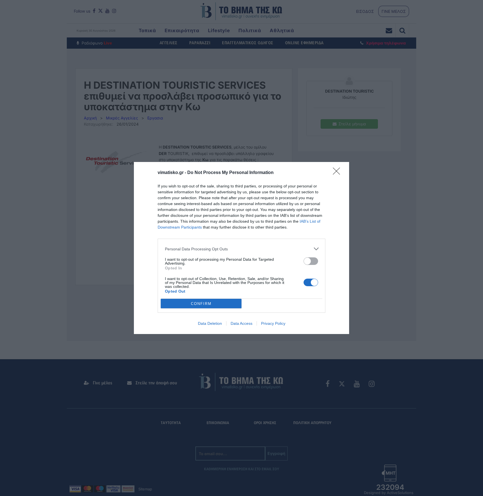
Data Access (241, 323)
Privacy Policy (273, 323)
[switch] (311, 261)
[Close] (338, 173)
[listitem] (241, 249)
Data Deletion (210, 323)
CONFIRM (201, 304)
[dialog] (241, 248)
